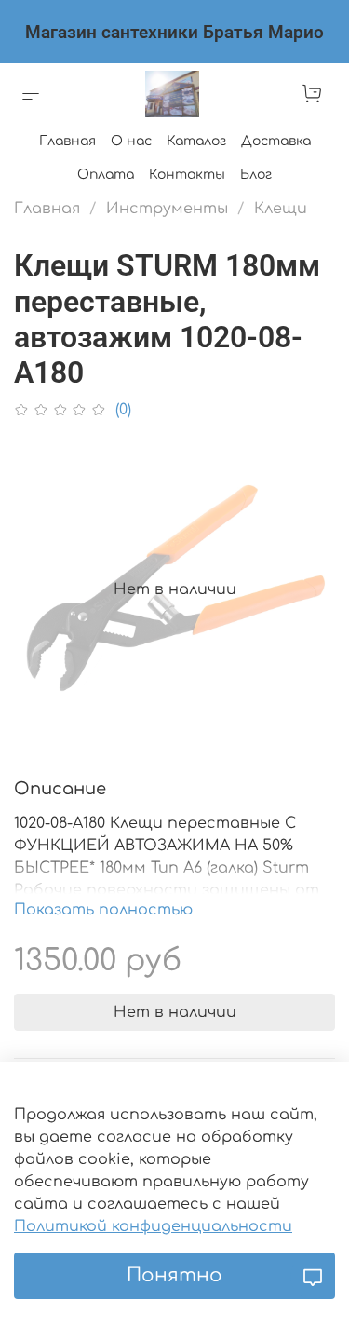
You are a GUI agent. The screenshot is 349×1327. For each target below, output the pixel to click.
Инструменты (167, 208)
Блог (256, 175)
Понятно (174, 1275)
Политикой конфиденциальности (153, 1226)
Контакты (187, 175)
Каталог (196, 141)
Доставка (276, 141)
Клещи (280, 208)
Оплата (105, 175)
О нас (131, 141)
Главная (67, 141)
